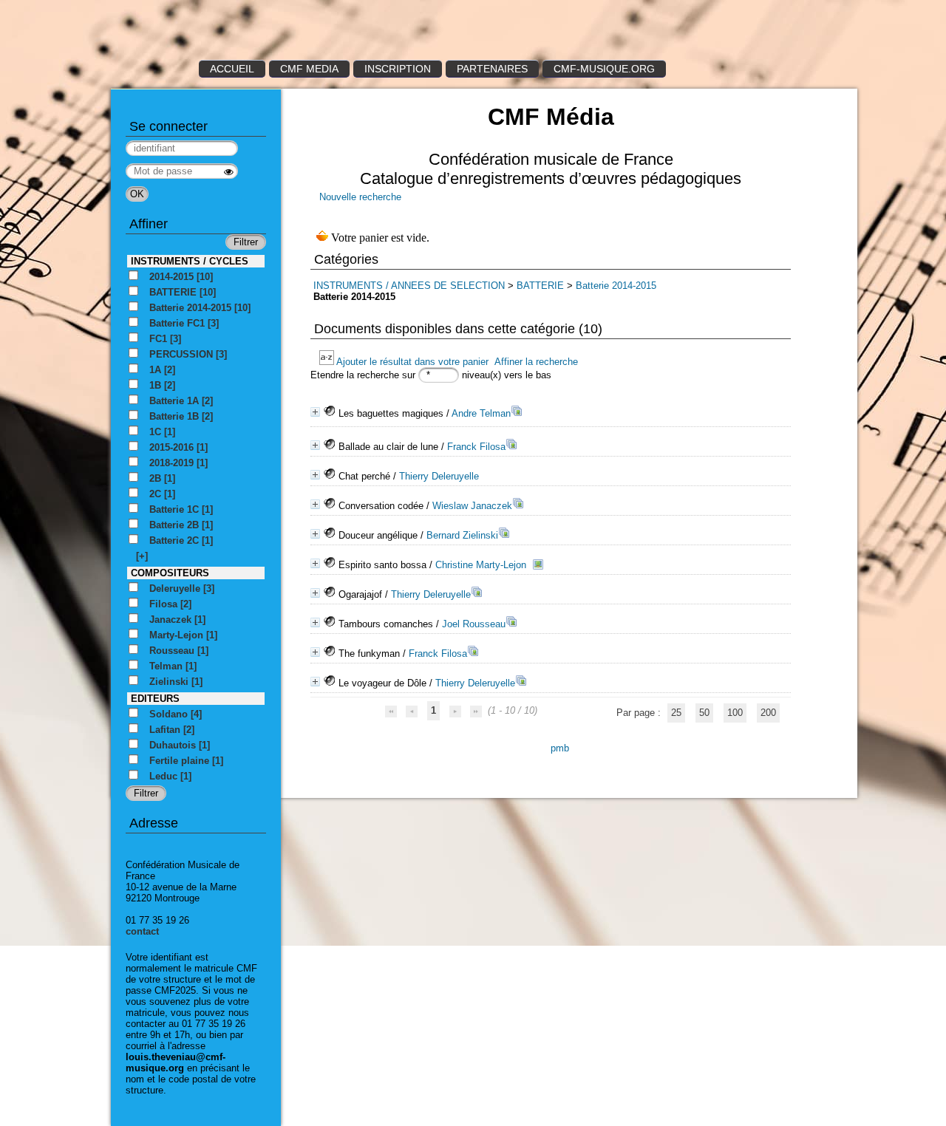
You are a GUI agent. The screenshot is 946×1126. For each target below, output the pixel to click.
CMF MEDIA (309, 69)
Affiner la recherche (536, 361)
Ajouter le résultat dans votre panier (412, 361)
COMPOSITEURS (170, 573)
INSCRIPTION (397, 69)
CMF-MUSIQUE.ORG (604, 69)
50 (704, 712)
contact (142, 931)
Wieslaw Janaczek (472, 505)
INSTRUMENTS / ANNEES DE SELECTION (409, 285)
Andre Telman (481, 413)
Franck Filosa (476, 446)
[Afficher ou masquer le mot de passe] (229, 172)
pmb (560, 748)
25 (676, 712)
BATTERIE (540, 285)
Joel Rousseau (474, 623)
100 (735, 712)
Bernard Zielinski (462, 535)
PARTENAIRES (492, 69)
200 (768, 712)
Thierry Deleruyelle (439, 476)
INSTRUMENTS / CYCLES (189, 261)
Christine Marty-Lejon (480, 564)
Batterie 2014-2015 (616, 285)
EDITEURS (155, 698)
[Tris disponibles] (327, 361)
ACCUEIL (232, 69)
